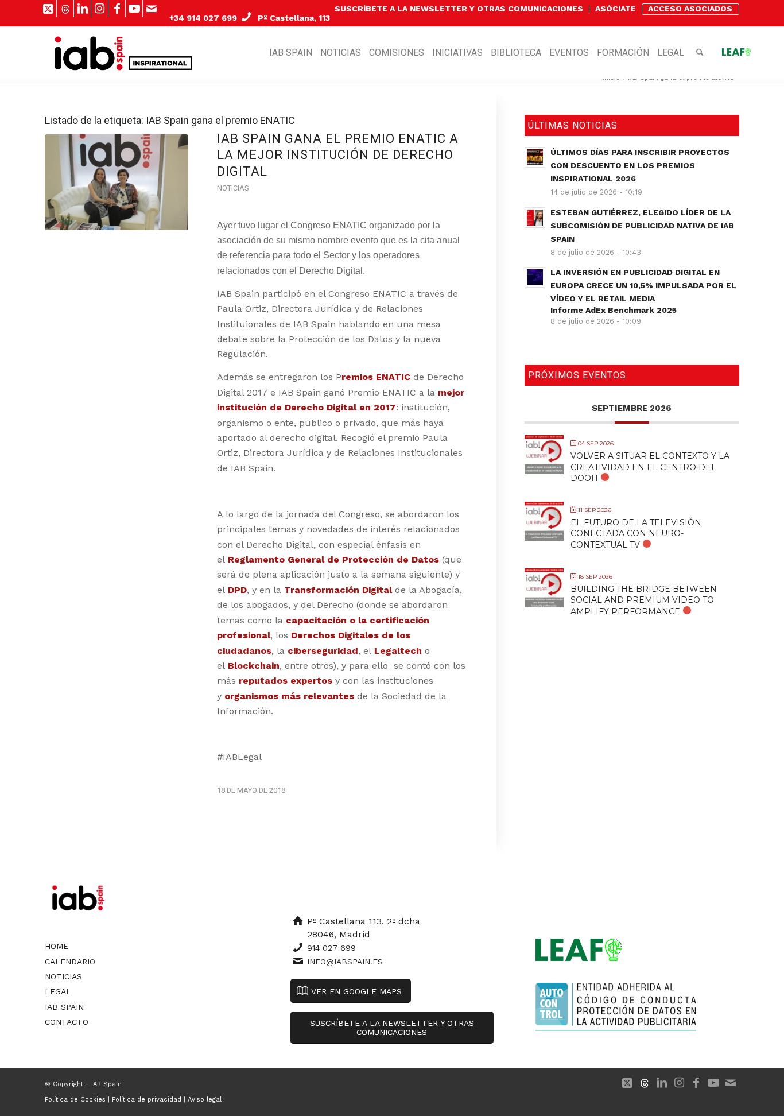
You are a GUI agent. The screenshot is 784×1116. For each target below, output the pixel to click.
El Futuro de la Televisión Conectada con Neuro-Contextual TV (635, 533)
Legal (58, 991)
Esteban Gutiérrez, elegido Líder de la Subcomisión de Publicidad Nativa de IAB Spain (642, 225)
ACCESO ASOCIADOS (690, 8)
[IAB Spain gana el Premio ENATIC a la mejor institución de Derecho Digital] (116, 182)
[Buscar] (700, 53)
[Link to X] (48, 8)
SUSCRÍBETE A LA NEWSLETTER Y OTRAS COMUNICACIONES (459, 8)
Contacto (66, 1021)
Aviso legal (205, 1099)
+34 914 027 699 (203, 17)
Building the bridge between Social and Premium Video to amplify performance (643, 600)
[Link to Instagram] (99, 8)
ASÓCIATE (615, 8)
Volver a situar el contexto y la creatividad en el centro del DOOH (649, 467)
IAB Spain (64, 1007)
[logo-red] (90, 53)
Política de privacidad (146, 1099)
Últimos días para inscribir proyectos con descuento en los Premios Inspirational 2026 (639, 165)
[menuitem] (459, 9)
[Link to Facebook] (116, 8)
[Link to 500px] (65, 8)
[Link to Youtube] (134, 8)
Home (56, 946)
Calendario (70, 961)
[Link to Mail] (151, 8)
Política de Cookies (75, 1099)
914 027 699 (331, 947)
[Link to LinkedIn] (82, 8)
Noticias (233, 188)
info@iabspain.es (345, 961)
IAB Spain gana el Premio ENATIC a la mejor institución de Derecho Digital (338, 155)
